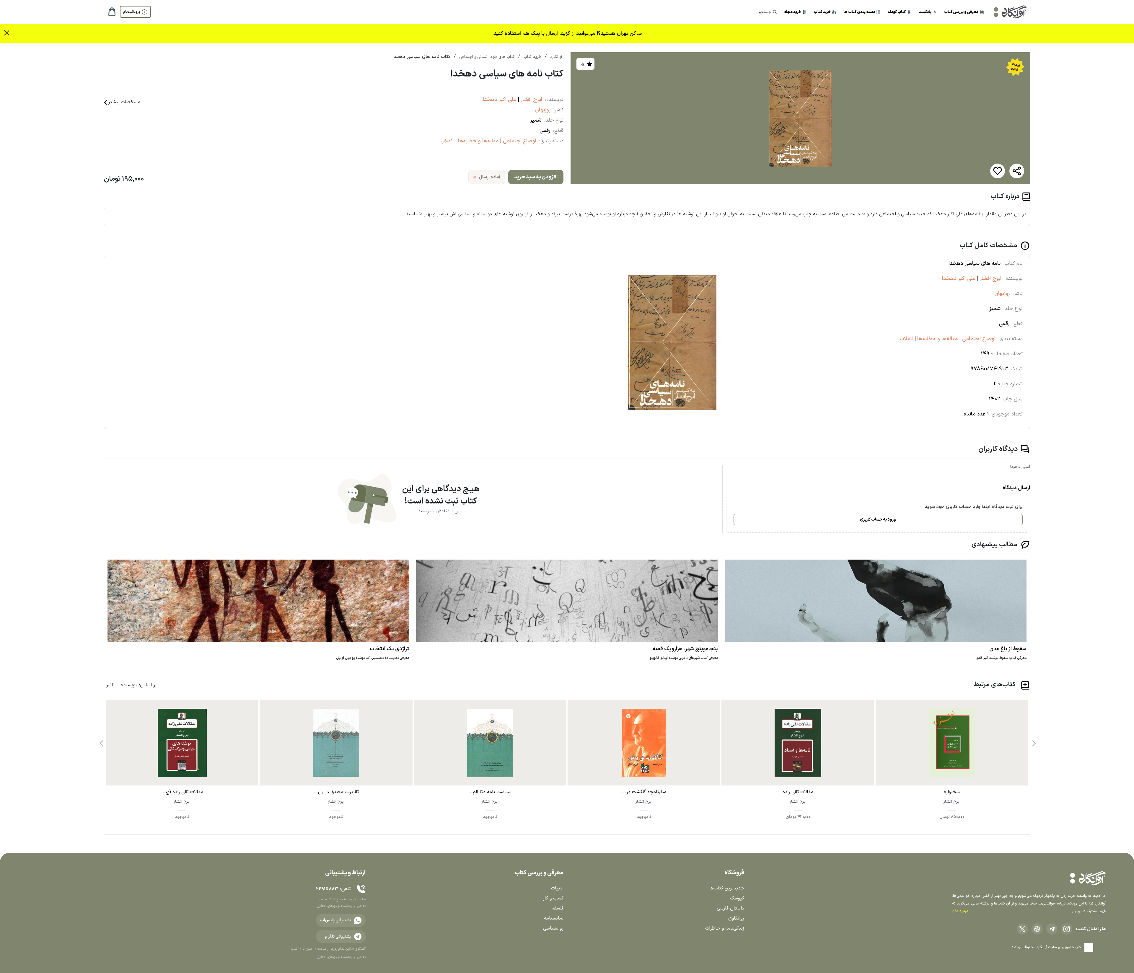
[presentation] (1033, 741)
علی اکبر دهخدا (499, 100)
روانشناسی (553, 928)
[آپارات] (1037, 929)
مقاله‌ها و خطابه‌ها (477, 141)
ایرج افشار (530, 100)
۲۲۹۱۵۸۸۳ (327, 889)
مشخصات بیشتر (124, 102)
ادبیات (557, 888)
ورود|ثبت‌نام (131, 11)
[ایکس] (1022, 929)
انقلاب (447, 141)
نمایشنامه (553, 918)
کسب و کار (553, 898)
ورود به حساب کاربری (878, 519)
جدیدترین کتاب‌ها (726, 888)
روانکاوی (736, 918)
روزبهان (542, 110)
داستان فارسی (730, 908)
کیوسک (737, 898)
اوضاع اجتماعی (518, 141)
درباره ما (961, 911)
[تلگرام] (1052, 929)
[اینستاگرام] (1066, 929)
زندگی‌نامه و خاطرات (724, 928)
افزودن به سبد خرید (536, 177)
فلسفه (557, 908)
